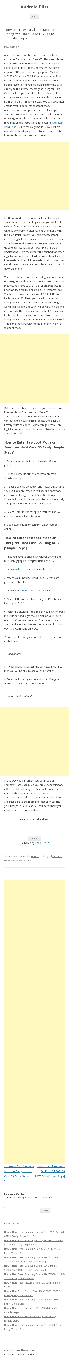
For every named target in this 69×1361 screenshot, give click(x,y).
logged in (24, 1197)
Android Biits (34, 7)
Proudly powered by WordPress (20, 1350)
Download (13, 569)
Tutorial (35, 856)
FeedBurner (42, 843)
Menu (34, 16)
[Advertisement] (34, 176)
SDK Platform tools (30, 590)
